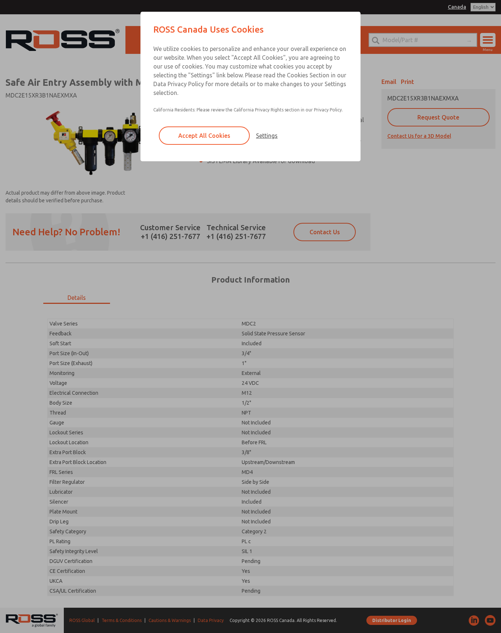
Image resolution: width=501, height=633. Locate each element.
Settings (267, 135)
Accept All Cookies (204, 135)
